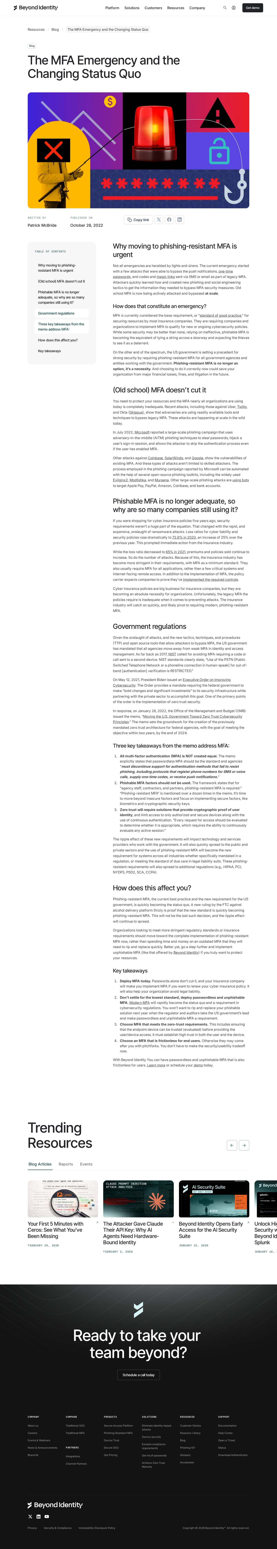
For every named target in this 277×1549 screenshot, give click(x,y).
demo (198, 1065)
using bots (240, 480)
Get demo (252, 8)
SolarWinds (174, 458)
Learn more (156, 1065)
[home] (36, 8)
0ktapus (136, 412)
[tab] (40, 1165)
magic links (166, 276)
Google (197, 458)
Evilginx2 (120, 480)
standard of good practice (220, 315)
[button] (112, 8)
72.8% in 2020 (184, 537)
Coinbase (155, 458)
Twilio (241, 407)
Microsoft (142, 432)
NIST (172, 654)
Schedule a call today (139, 1375)
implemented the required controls (210, 579)
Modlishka (138, 480)
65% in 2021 (175, 552)
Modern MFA (139, 1002)
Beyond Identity (186, 952)
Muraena (162, 480)
